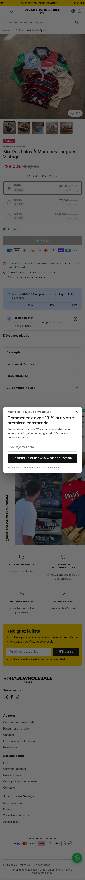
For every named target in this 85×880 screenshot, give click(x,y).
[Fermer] (77, 412)
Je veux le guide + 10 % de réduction (42, 458)
